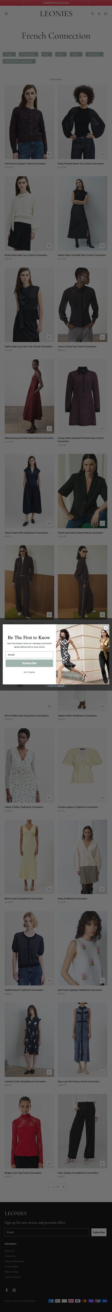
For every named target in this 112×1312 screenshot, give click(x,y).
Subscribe (29, 663)
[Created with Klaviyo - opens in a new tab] (56, 686)
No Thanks (29, 672)
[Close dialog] (105, 627)
